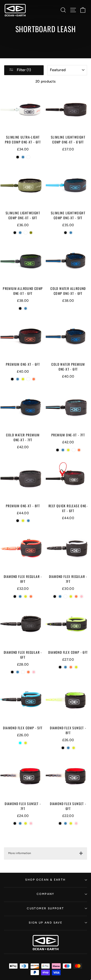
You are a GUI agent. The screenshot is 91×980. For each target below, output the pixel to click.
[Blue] (23, 157)
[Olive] (31, 232)
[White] (28, 157)
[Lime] (23, 379)
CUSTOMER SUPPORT (45, 908)
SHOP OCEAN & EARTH (45, 879)
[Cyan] (20, 743)
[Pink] (81, 596)
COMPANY (45, 894)
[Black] (17, 157)
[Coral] (33, 379)
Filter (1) (23, 70)
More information (19, 853)
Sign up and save (45, 922)
